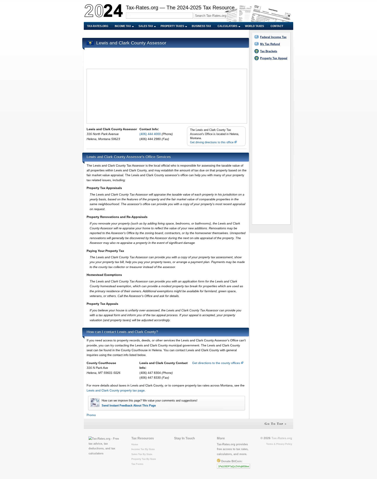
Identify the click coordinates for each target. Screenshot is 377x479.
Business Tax (201, 26)
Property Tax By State (143, 459)
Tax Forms (137, 464)
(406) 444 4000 (150, 134)
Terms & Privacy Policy (279, 444)
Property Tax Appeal (273, 58)
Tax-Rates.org (97, 26)
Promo (91, 415)
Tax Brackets (268, 51)
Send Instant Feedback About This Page (129, 405)
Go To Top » (276, 423)
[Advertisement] (166, 34)
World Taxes (254, 26)
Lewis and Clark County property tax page (116, 390)
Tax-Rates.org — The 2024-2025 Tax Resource (180, 7)
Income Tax (123, 26)
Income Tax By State (143, 449)
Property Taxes (172, 26)
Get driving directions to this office (212, 142)
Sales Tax (146, 26)
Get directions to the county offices (216, 363)
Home (134, 444)
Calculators (227, 26)
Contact (277, 26)
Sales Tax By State (141, 454)
